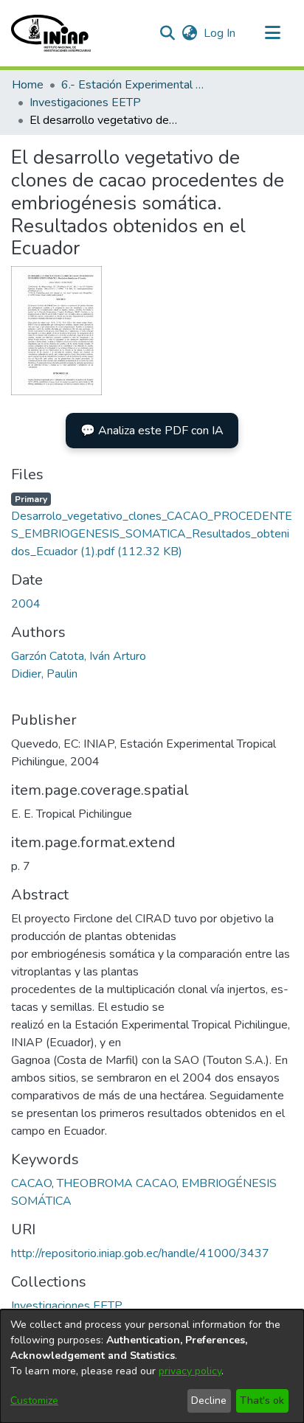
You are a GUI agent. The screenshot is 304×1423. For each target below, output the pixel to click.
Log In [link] (220, 33)
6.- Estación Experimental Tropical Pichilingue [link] (135, 85)
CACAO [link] (31, 1183)
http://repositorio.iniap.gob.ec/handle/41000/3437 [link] (140, 1253)
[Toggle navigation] (272, 33)
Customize (34, 1401)
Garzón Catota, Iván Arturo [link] (78, 656)
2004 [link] (26, 604)
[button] (51, 33)
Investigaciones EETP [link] (85, 102)
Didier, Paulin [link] (44, 674)
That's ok (262, 1401)
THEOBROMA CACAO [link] (116, 1183)
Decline (209, 1401)
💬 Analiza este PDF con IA (152, 430)
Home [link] (28, 85)
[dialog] (152, 1366)
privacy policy (190, 1371)
